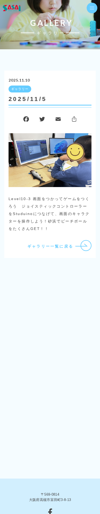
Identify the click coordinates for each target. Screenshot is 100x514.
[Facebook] (26, 120)
